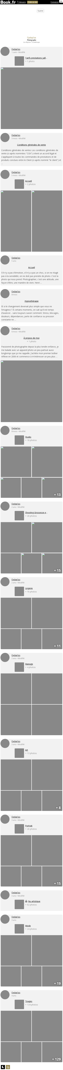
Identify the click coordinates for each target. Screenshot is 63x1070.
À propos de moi (31, 338)
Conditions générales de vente (31, 144)
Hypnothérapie (32, 301)
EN (61, 1)
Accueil (31, 267)
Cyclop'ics (16, 49)
